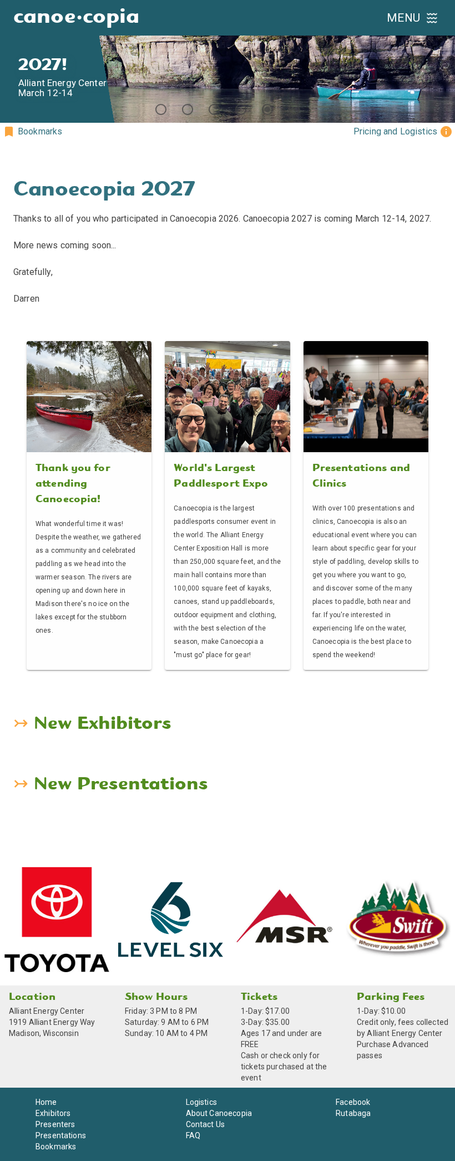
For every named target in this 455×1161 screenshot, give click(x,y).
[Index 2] (187, 109)
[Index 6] (294, 109)
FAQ (193, 1135)
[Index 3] (214, 109)
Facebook (353, 1102)
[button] (32, 131)
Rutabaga (353, 1113)
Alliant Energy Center (46, 1011)
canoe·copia (76, 17)
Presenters (55, 1124)
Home (46, 1102)
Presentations (61, 1135)
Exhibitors (53, 1113)
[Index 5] (267, 109)
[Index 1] (161, 109)
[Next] (441, 61)
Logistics (201, 1102)
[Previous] (13, 61)
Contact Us (205, 1124)
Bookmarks (56, 1146)
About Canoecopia (219, 1113)
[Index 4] (241, 109)
